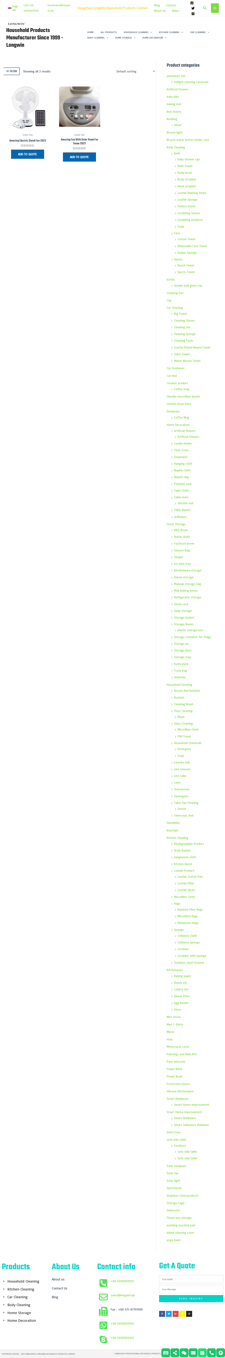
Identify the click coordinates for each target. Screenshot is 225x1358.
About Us (160, 10)
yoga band (173, 1240)
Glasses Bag (182, 550)
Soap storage (183, 611)
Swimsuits (173, 1210)
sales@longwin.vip (123, 1295)
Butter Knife (182, 537)
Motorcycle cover (178, 1046)
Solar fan (172, 1173)
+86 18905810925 (122, 1281)
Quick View (28, 127)
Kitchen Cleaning (177, 838)
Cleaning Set (182, 327)
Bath (177, 153)
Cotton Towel (186, 239)
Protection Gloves (178, 1084)
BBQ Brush (181, 530)
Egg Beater (181, 1003)
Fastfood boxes (184, 543)
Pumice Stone (186, 206)
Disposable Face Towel (192, 246)
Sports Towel (186, 272)
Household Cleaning (179, 684)
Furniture (180, 1145)
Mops (181, 717)
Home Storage (176, 524)
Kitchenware (175, 970)
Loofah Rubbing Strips (192, 193)
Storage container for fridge (192, 637)
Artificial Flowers (177, 89)
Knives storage (184, 577)
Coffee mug (181, 389)
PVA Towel (184, 736)
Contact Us (59, 1288)
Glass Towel (181, 354)
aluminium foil (176, 76)
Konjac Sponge (187, 252)
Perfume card (182, 484)
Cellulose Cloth (187, 935)
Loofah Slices (186, 890)
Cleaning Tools (183, 340)
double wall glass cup (188, 285)
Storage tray (182, 657)
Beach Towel (186, 265)
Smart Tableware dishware (191, 1125)
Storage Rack (182, 650)
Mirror (171, 1032)
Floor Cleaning (183, 711)
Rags (177, 903)
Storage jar (181, 643)
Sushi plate (181, 664)
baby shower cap (189, 159)
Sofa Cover (174, 1132)
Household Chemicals (188, 743)
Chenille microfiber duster (183, 396)
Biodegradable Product (189, 843)
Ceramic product (177, 383)
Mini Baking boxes (186, 590)
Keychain (172, 830)
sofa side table (176, 1139)
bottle (171, 279)
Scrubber (183, 949)
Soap (181, 226)
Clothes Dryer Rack (179, 404)
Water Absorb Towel (187, 361)
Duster (182, 809)
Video (175, 10)
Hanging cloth (183, 463)
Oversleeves (182, 789)
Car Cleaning (175, 307)
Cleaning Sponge (185, 334)
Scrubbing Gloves (189, 213)
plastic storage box (190, 630)
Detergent (184, 749)
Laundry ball (182, 762)
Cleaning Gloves (184, 320)
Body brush (185, 172)
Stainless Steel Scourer (189, 962)
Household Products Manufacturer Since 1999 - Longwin (34, 38)
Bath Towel (185, 166)
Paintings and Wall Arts (182, 1054)
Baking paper (182, 976)
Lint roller (180, 776)
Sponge (179, 929)
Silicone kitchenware (180, 1091)
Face (177, 233)
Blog (157, 5)
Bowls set (180, 982)
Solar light (173, 1180)
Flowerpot (180, 457)
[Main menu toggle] (215, 8)
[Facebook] (192, 3)
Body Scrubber (187, 179)
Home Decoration (178, 425)
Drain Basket (182, 850)
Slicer (177, 1009)
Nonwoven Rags (188, 923)
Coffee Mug (181, 417)
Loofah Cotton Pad (190, 876)
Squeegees (181, 796)
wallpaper (180, 516)
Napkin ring (181, 477)
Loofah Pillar (186, 883)
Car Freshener (176, 368)
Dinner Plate (182, 996)
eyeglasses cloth (185, 857)
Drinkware (173, 411)
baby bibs (173, 96)
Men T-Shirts (175, 1024)
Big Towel (180, 313)
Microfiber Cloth (188, 729)
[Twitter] (193, 8)
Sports (178, 259)
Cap (169, 300)
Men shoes (174, 1017)
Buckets (179, 697)
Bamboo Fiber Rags (190, 909)
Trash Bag (180, 670)
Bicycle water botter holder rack (188, 140)
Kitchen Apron (183, 864)
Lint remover (182, 769)
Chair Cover (181, 450)
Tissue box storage (179, 1217)
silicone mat (186, 503)
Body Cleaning (176, 147)
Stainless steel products (182, 1195)
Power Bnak (174, 1076)
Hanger (178, 557)
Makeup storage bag (187, 584)
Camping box (175, 293)
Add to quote (27, 154)
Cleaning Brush (183, 704)
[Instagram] (193, 13)
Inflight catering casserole (191, 82)
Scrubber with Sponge (192, 955)
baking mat (174, 104)
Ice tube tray (182, 563)
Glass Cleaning (183, 723)
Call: (26, 5)
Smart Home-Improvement (191, 1104)
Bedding (172, 119)
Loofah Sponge (187, 199)
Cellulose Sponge (189, 942)
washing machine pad (181, 1225)
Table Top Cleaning (186, 803)
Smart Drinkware (177, 1098)
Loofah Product (184, 870)
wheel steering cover (180, 1232)
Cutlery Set (181, 989)
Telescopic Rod (183, 815)
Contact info (116, 1267)
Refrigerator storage (187, 597)
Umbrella (179, 677)
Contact (171, 5)
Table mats (181, 497)
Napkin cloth (182, 470)
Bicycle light (174, 132)
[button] (13, 8)
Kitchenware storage (187, 570)
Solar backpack (176, 1166)
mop (169, 1039)
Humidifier (173, 823)
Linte (177, 782)
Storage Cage (176, 1203)
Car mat (172, 375)
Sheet (178, 125)
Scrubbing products (190, 220)
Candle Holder (183, 443)
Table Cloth (181, 490)
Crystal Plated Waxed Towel (192, 347)
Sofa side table (187, 1158)
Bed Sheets (174, 111)
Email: (51, 5)
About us (58, 1279)
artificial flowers (184, 431)
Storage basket (184, 617)
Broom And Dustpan (187, 690)
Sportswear (174, 1188)
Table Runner (182, 510)
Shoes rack (181, 604)
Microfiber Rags (188, 916)
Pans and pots (176, 1061)
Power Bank (174, 1069)
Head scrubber (187, 186)
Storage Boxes (183, 624)
